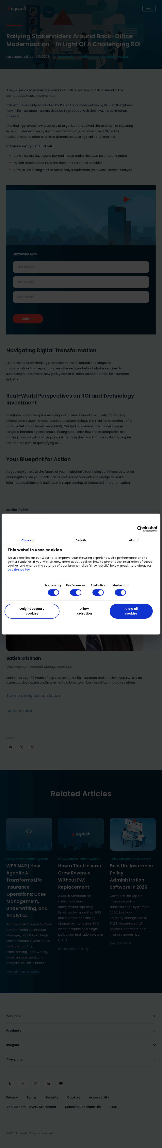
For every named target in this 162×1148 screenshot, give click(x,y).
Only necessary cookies (31, 611)
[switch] (72, 592)
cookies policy (19, 570)
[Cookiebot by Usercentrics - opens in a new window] (140, 529)
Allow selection (84, 611)
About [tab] (134, 540)
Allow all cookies (131, 611)
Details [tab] (81, 540)
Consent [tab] (28, 540)
